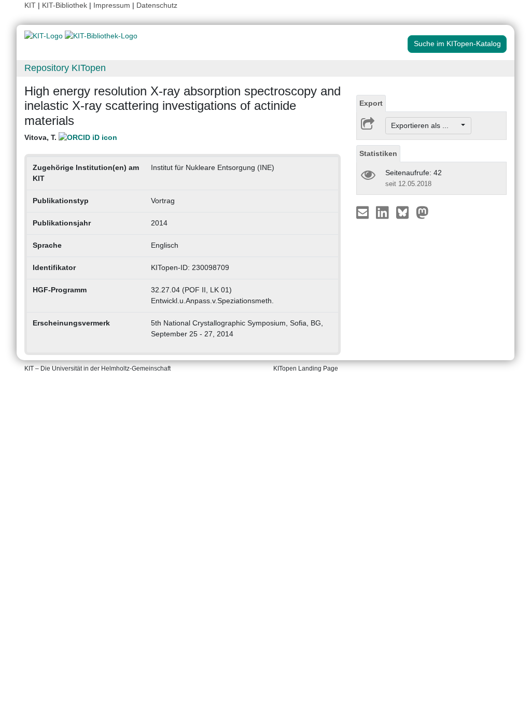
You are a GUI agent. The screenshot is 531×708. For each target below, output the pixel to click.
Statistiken (378, 153)
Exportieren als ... (425, 125)
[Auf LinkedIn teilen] (383, 212)
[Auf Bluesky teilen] (405, 212)
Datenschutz (156, 5)
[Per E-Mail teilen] (363, 212)
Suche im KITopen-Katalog (457, 43)
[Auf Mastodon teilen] (422, 212)
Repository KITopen (65, 68)
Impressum (111, 5)
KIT (30, 5)
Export (371, 103)
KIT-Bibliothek (65, 5)
